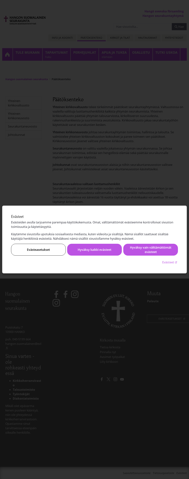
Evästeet (170, 262)
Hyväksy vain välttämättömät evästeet (150, 249)
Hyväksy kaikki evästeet (94, 250)
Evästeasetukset (38, 250)
